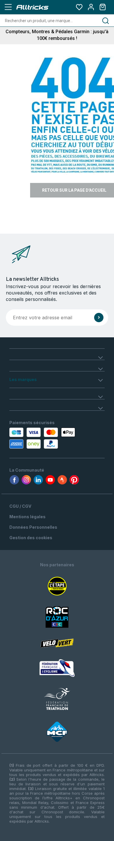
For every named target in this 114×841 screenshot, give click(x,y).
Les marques (23, 379)
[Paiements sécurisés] (37, 438)
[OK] (98, 317)
